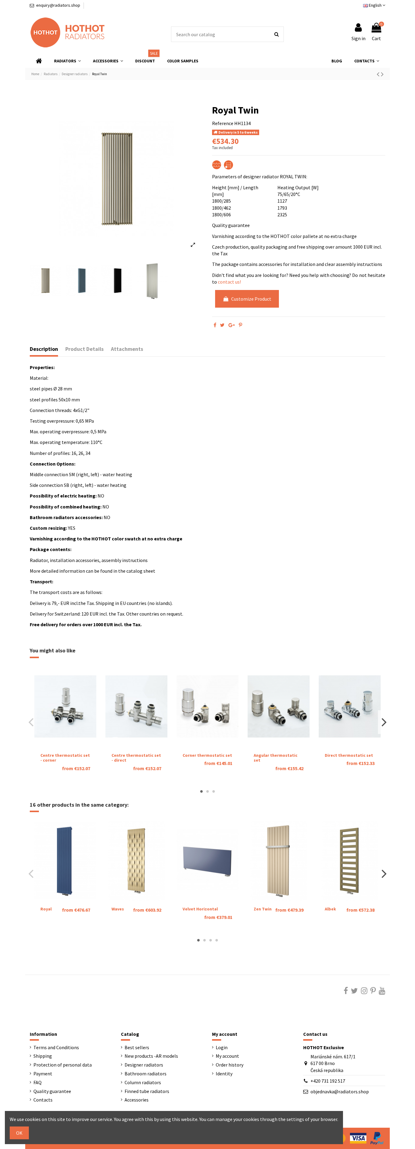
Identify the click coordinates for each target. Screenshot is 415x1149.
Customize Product (251, 299)
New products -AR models (151, 1056)
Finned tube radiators (147, 1091)
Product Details (84, 349)
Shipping (42, 1056)
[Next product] (382, 74)
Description (44, 349)
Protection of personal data (62, 1065)
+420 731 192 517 (327, 1081)
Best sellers (137, 1047)
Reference (222, 123)
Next (384, 722)
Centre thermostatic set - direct (136, 758)
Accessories (137, 1100)
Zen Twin (263, 909)
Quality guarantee (52, 1091)
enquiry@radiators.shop (58, 5)
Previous (31, 722)
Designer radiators (144, 1065)
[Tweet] (222, 325)
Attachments (127, 349)
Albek (330, 909)
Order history (229, 1065)
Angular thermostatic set (275, 758)
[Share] (215, 325)
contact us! (229, 282)
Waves (117, 909)
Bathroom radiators (145, 1073)
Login (222, 1047)
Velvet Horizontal (200, 909)
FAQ (37, 1082)
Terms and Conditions (56, 1047)
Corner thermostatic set (207, 755)
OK (19, 1133)
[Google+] (231, 325)
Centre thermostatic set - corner (65, 758)
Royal (46, 909)
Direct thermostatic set (349, 755)
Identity (224, 1073)
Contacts (43, 1100)
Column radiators (143, 1082)
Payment (42, 1073)
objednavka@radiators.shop (339, 1091)
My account (227, 1056)
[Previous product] (379, 74)
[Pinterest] (240, 325)
